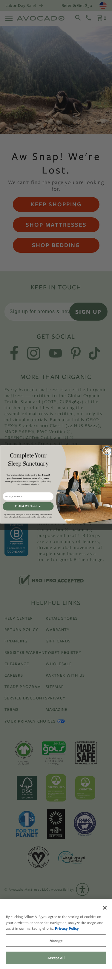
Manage (56, 940)
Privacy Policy (67, 928)
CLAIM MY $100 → (28, 506)
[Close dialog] (106, 450)
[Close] (104, 907)
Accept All (55, 957)
